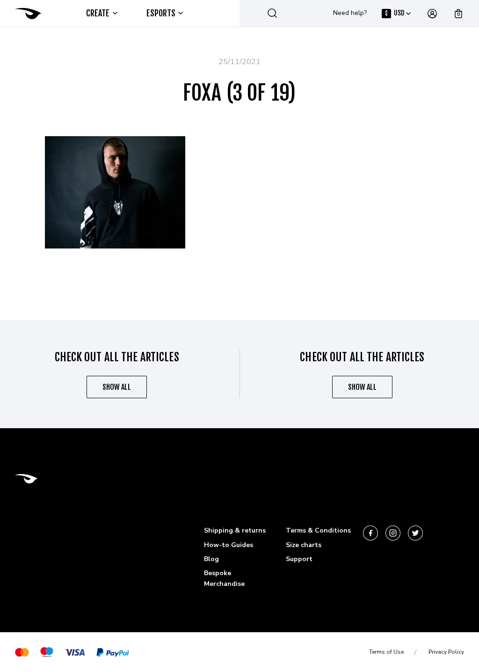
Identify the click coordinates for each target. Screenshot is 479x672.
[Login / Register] (432, 13)
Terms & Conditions (318, 530)
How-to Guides (228, 545)
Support (299, 559)
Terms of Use (386, 652)
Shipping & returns (235, 530)
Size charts (303, 545)
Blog (211, 559)
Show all (116, 387)
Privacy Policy (446, 652)
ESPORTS (161, 13)
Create (98, 13)
